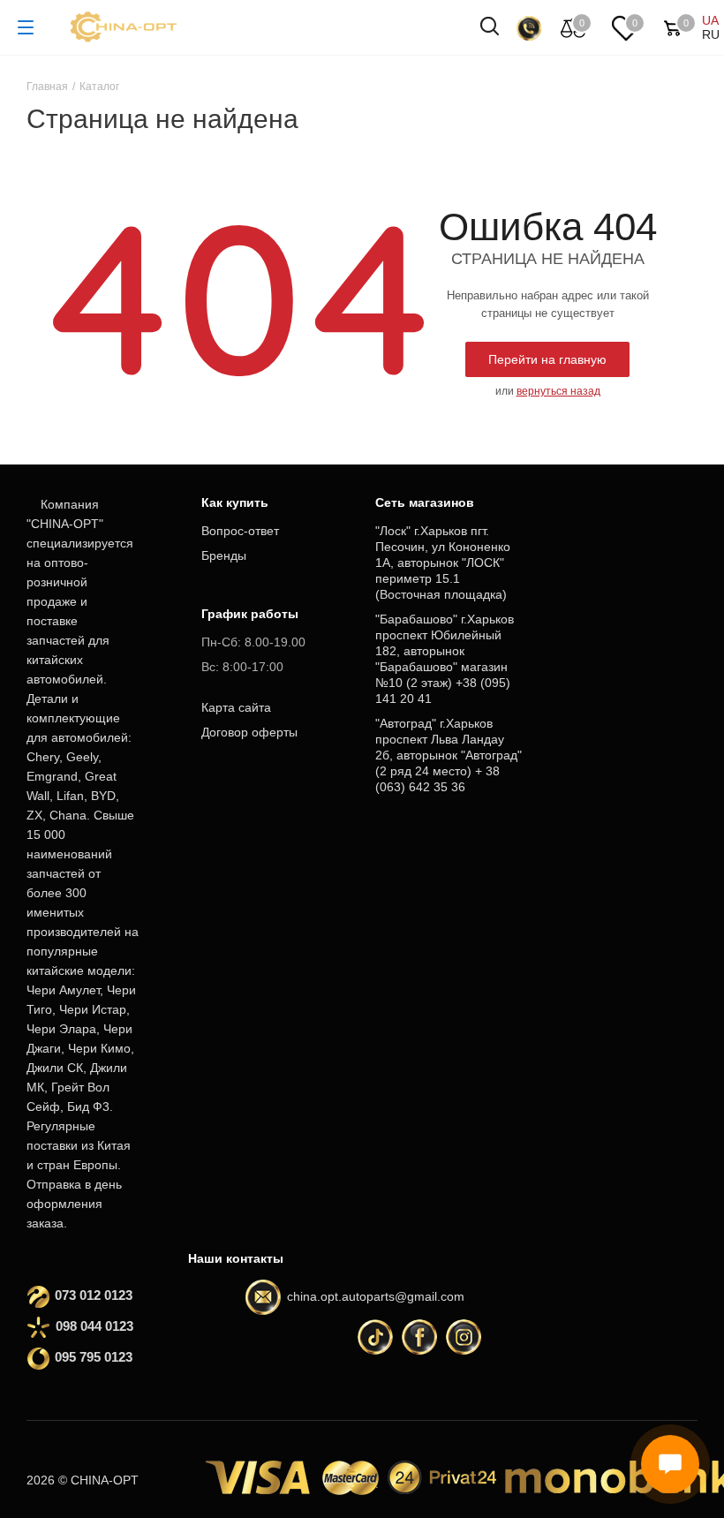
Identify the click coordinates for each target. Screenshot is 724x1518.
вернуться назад (558, 391)
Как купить (234, 502)
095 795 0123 (93, 1356)
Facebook (419, 1337)
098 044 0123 (94, 1325)
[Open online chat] (670, 1464)
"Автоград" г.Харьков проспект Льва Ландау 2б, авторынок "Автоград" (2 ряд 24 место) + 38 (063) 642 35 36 (448, 755)
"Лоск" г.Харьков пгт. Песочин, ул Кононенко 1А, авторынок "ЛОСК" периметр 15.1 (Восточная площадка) (442, 562)
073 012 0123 (93, 1295)
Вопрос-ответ (240, 531)
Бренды (223, 555)
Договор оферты (249, 732)
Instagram (463, 1337)
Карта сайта (236, 707)
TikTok (375, 1337)
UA (710, 20)
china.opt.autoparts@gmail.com (375, 1296)
